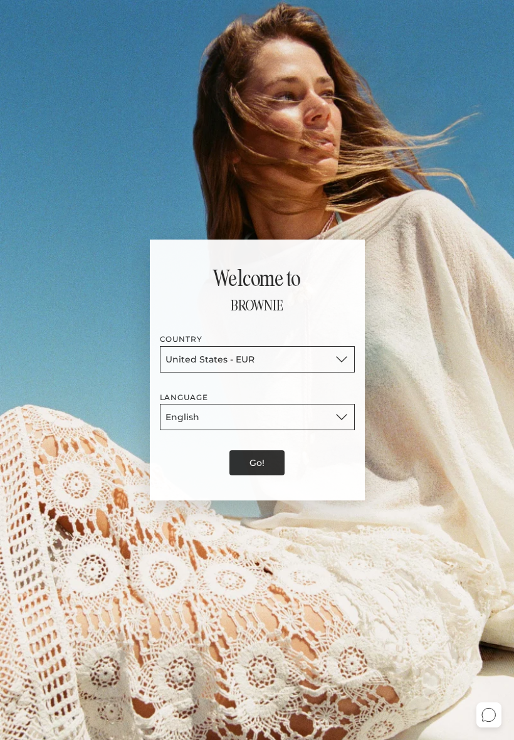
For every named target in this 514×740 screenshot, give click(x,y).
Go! (257, 462)
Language (184, 397)
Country (181, 339)
